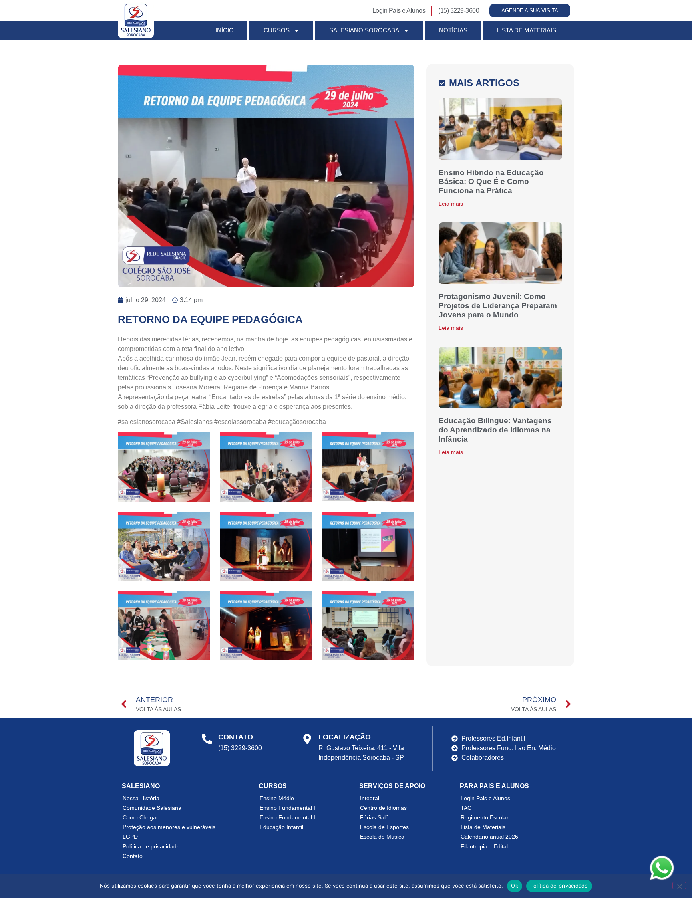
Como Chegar (140, 817)
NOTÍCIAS (453, 30)
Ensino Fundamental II (288, 817)
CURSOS (277, 30)
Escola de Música (382, 836)
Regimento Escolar (485, 817)
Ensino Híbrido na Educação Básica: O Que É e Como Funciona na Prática (491, 181)
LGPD (130, 836)
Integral (369, 798)
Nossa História (141, 798)
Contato (133, 856)
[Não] (679, 885)
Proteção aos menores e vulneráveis (169, 827)
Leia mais (451, 203)
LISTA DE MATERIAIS (526, 30)
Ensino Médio (277, 798)
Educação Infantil (281, 827)
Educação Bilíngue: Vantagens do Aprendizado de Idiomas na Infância (495, 429)
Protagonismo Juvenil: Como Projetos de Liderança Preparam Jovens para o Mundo (498, 305)
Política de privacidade (151, 846)
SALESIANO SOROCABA (364, 30)
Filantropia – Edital (484, 846)
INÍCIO (224, 30)
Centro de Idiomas (383, 808)
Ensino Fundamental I (287, 808)
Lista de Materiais (483, 827)
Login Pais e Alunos (485, 798)
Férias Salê (374, 817)
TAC (466, 808)
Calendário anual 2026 (489, 836)
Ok (514, 885)
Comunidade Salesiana (152, 808)
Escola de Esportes (384, 827)
